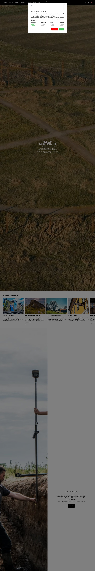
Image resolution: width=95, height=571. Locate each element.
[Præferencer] (43, 25)
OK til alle (61, 29)
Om (39, 29)
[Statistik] (52, 25)
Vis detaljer (34, 29)
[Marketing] (62, 25)
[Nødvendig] (33, 25)
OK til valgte (54, 29)
